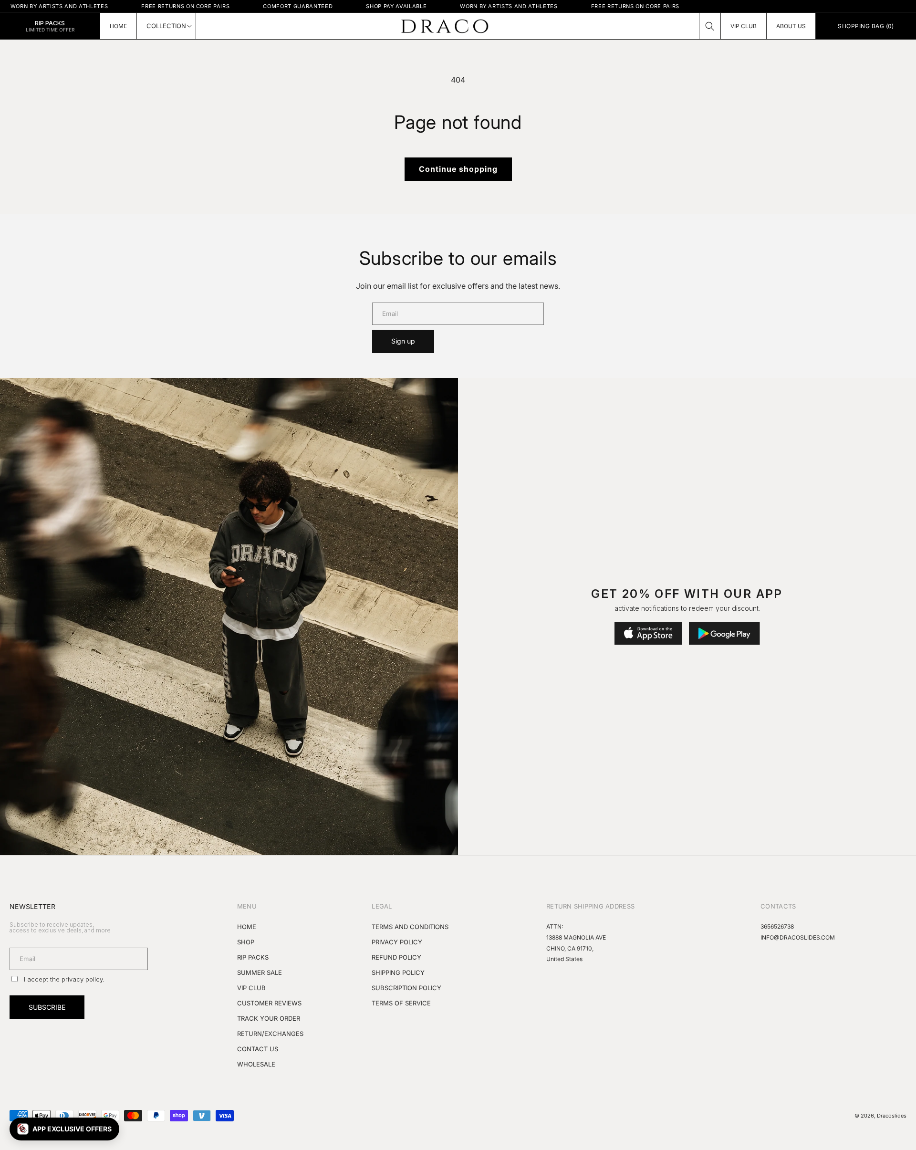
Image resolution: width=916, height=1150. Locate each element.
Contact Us (257, 1049)
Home (246, 926)
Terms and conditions (410, 926)
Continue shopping (458, 169)
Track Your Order (268, 1018)
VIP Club (251, 988)
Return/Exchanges (270, 1033)
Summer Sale (259, 972)
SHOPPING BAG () (866, 26)
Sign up (403, 341)
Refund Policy (396, 957)
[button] (709, 26)
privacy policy (82, 979)
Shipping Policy (398, 972)
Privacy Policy (397, 942)
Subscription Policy (406, 988)
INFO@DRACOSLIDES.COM (797, 937)
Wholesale (256, 1064)
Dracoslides (891, 1115)
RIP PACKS (253, 957)
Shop (245, 942)
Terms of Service (401, 1003)
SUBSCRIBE (47, 1007)
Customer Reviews (269, 1003)
